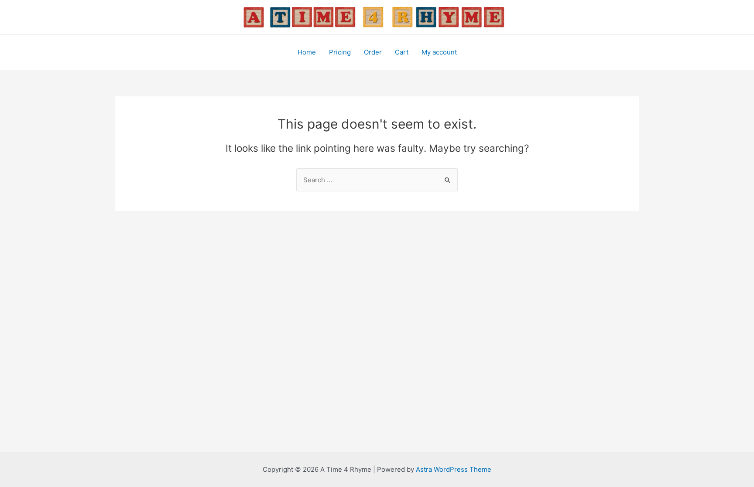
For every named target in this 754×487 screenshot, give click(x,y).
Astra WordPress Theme (453, 469)
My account (439, 52)
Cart (401, 52)
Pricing (340, 52)
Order (373, 52)
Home (307, 52)
